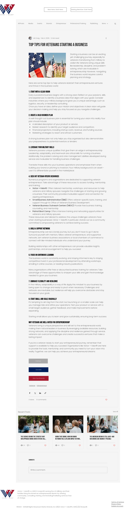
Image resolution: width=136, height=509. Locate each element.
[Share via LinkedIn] (40, 393)
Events (39, 23)
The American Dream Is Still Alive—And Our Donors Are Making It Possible (102, 438)
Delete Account (117, 506)
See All (115, 411)
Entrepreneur (61, 23)
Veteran (32, 385)
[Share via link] (45, 393)
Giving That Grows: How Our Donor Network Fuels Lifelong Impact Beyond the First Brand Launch (67, 438)
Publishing (94, 23)
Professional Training (78, 23)
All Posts (21, 23)
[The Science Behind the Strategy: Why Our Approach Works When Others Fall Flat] (33, 424)
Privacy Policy (116, 504)
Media (30, 23)
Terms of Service (117, 502)
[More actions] (106, 38)
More (104, 23)
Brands (49, 23)
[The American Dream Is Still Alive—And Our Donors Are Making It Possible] (102, 424)
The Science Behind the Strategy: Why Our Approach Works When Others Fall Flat (33, 438)
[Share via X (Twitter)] (35, 393)
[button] (115, 23)
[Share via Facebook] (30, 393)
